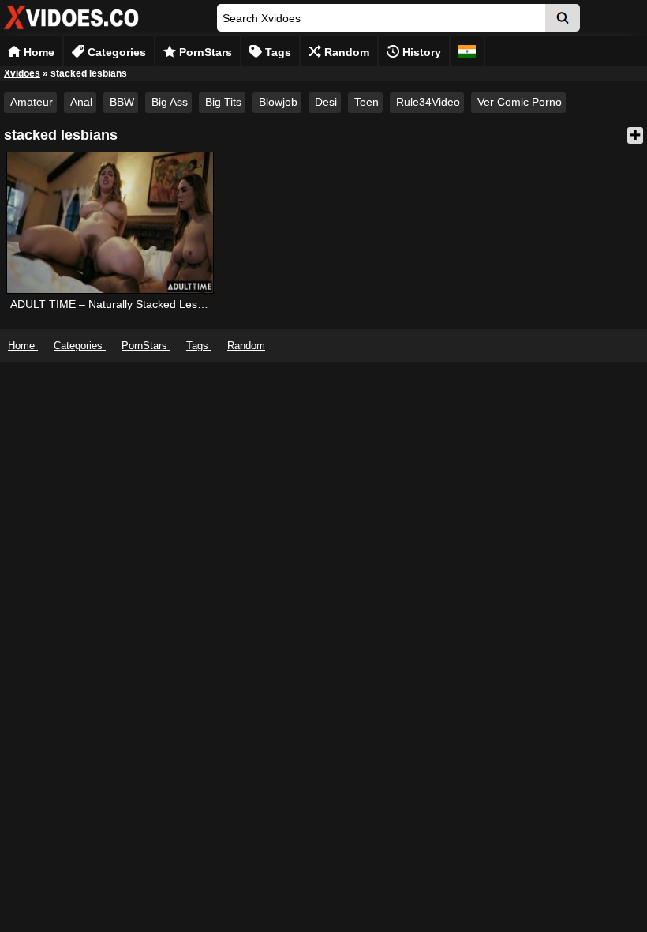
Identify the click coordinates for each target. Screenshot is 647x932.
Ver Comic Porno (519, 102)
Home (37, 52)
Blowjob (278, 102)
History (420, 52)
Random (345, 52)
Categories (115, 52)
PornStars (204, 52)
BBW (122, 102)
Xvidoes (22, 73)
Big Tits (223, 102)
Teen (366, 102)
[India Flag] (467, 51)
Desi (326, 102)
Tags (276, 52)
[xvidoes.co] (71, 30)
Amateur (31, 102)
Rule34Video (428, 102)
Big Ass (169, 102)
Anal (81, 102)
